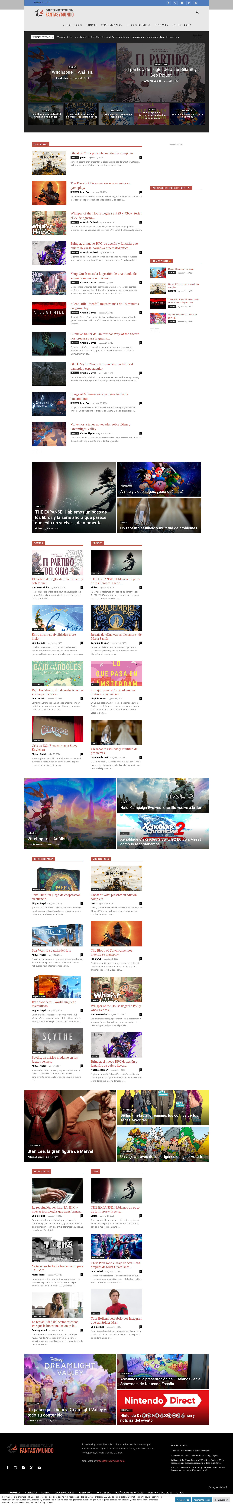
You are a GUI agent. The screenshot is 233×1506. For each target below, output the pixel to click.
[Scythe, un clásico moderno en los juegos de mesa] (57, 1041)
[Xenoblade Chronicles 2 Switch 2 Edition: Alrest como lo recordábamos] (163, 831)
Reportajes (126, 1410)
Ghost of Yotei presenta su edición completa (102, 153)
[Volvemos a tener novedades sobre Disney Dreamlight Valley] (49, 434)
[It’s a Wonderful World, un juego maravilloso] (57, 985)
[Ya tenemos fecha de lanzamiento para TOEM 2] (57, 1249)
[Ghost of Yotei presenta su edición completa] (49, 163)
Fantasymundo (40, 1330)
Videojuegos (72, 25)
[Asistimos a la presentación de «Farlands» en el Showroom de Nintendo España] (163, 1371)
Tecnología (182, 25)
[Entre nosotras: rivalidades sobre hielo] (116, 114)
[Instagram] (175, 3)
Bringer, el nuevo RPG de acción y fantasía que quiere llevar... (114, 1063)
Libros (91, 25)
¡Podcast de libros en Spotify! (171, 188)
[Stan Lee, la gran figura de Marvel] (70, 1126)
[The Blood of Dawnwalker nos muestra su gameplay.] (49, 193)
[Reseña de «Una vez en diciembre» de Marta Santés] (81, 114)
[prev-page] (34, 452)
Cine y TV (161, 25)
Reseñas (81, 111)
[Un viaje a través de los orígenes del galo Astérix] (163, 1144)
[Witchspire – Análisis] (72, 72)
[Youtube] (195, 3)
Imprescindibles (98, 1257)
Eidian (94, 587)
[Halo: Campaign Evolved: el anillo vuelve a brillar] (45, 114)
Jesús (83, 157)
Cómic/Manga (111, 25)
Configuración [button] (221, 1500)
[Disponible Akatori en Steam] (158, 272)
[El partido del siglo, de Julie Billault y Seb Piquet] (161, 72)
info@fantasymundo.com (111, 1461)
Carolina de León (100, 642)
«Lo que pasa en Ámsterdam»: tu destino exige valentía (113, 692)
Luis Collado (38, 642)
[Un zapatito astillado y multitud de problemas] (159, 515)
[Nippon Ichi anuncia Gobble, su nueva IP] (158, 318)
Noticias (74, 157)
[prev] (195, 37)
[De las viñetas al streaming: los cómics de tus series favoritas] (163, 1107)
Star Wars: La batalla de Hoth (51, 950)
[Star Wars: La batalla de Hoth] (57, 933)
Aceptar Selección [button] (202, 1500)
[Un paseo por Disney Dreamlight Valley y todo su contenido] (70, 1389)
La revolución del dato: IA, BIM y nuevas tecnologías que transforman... (57, 1209)
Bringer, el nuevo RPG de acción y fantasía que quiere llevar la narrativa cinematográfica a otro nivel (109, 37)
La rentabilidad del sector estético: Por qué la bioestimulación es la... (55, 1324)
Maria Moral (38, 1274)
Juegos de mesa (138, 25)
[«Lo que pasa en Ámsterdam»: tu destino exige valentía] (151, 114)
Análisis (72, 67)
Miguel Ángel (39, 753)
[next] (200, 37)
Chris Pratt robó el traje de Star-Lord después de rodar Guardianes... (115, 1265)
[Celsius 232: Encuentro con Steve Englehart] (57, 729)
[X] (188, 3)
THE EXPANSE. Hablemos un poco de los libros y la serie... (115, 581)
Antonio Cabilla (152, 80)
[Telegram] (182, 3)
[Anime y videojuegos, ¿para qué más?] (187, 114)
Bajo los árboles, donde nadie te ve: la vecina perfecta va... (57, 692)
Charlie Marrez (64, 77)
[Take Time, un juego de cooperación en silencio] (57, 878)
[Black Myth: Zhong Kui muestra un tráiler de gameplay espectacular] (49, 374)
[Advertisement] (175, 166)
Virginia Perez (98, 698)
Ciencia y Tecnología (41, 1316)
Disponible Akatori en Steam (181, 269)
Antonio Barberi (89, 222)
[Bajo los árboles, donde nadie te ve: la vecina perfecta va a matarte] (57, 673)
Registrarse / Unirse (42, 2)
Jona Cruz (85, 192)
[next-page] (39, 452)
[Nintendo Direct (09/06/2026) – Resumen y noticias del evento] (163, 1407)
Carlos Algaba (87, 433)
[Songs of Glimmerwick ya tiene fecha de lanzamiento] (49, 404)
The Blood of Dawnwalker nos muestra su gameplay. (111, 952)
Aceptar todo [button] (183, 1500)
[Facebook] (168, 3)
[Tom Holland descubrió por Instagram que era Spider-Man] (116, 1302)
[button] (197, 12)
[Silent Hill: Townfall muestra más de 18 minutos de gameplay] (49, 313)
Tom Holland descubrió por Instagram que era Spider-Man (116, 1320)
